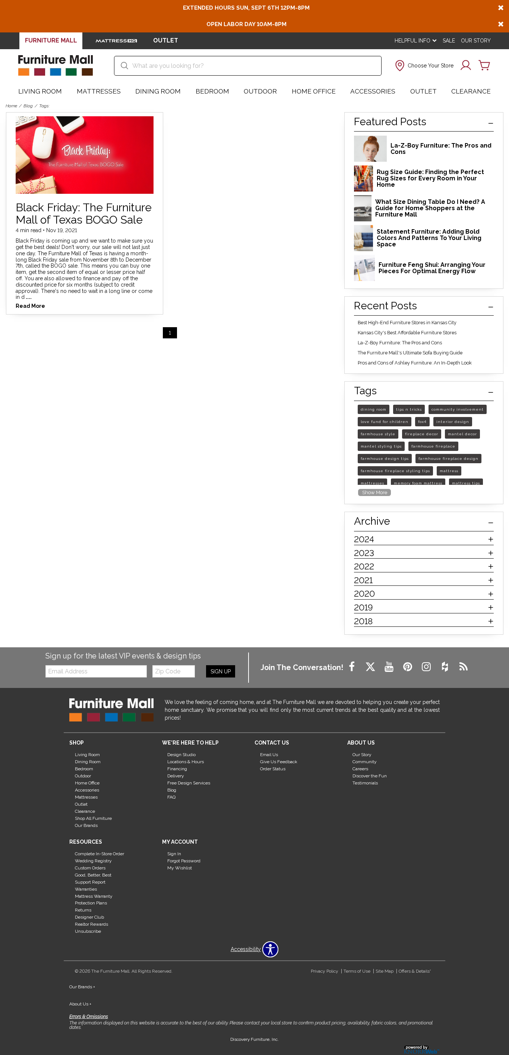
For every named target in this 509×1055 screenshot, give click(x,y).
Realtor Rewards (91, 924)
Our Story (476, 40)
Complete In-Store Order (99, 853)
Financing (177, 768)
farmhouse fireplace (433, 446)
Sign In (174, 853)
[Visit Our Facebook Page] (352, 667)
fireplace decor (421, 434)
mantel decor (462, 434)
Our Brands (86, 825)
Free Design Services (188, 783)
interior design (452, 422)
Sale (449, 40)
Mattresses (99, 91)
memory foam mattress (418, 483)
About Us (80, 1004)
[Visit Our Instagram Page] (427, 667)
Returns (83, 910)
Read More (30, 306)
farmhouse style (378, 434)
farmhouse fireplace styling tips (395, 471)
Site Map (384, 971)
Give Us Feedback (278, 761)
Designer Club (89, 917)
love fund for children (384, 422)
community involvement (457, 409)
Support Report (90, 882)
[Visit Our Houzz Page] (445, 667)
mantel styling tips (381, 446)
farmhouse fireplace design (448, 459)
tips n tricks (409, 409)
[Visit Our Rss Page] (464, 667)
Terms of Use (357, 971)
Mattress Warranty (94, 895)
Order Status (272, 768)
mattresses (372, 483)
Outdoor (260, 91)
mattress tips (466, 483)
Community (364, 761)
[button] (423, 65)
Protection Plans (91, 903)
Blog (28, 105)
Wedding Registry (93, 860)
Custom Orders (90, 868)
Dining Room (158, 91)
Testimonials (365, 783)
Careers (360, 768)
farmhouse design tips (385, 459)
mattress (449, 471)
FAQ (171, 797)
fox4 (422, 422)
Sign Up (221, 672)
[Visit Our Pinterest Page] (408, 667)
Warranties (86, 888)
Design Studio (181, 754)
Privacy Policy (324, 971)
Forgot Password (183, 860)
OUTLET (165, 40)
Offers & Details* (415, 971)
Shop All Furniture (93, 818)
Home (11, 105)
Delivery (175, 775)
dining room (373, 409)
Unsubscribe (88, 931)
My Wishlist (179, 868)
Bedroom (212, 91)
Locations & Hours (185, 761)
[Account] (465, 65)
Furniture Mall (51, 40)
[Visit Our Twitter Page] (371, 667)
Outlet (423, 91)
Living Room (40, 91)
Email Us (269, 754)
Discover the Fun (369, 775)
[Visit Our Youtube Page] (389, 667)
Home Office (314, 91)
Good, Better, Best (93, 875)
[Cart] (484, 65)
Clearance (471, 91)
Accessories (372, 91)
